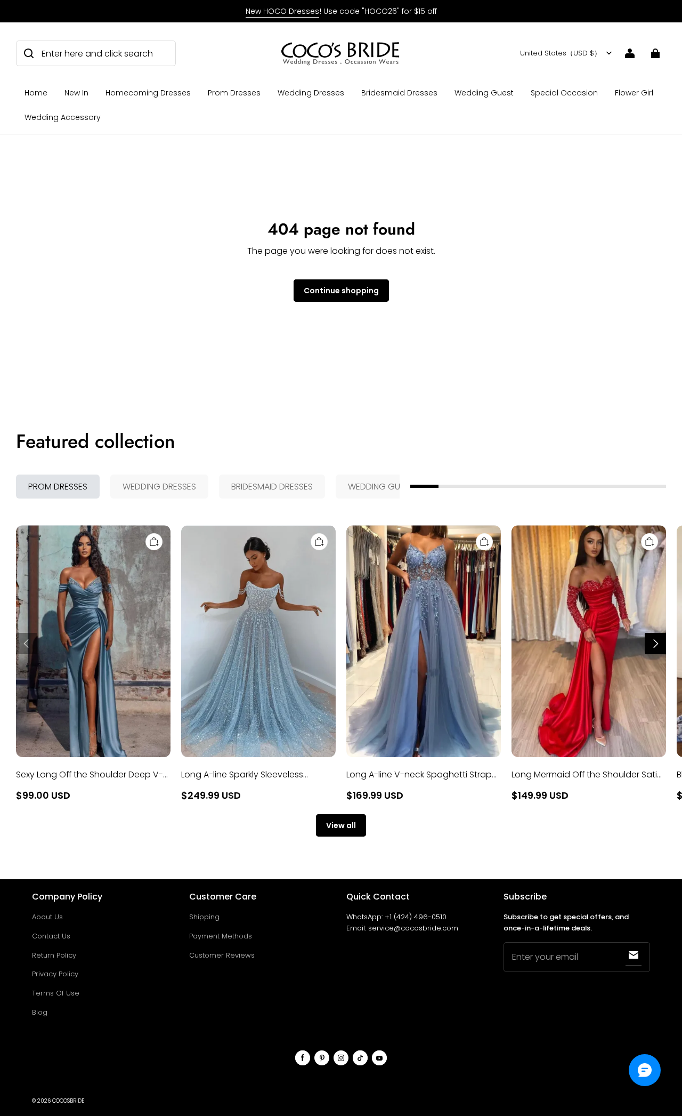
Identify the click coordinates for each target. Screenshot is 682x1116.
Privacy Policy (55, 974)
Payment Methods (220, 936)
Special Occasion (564, 92)
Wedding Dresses (311, 92)
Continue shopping (341, 290)
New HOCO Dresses (282, 11)
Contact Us (51, 936)
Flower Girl (634, 92)
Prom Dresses (234, 92)
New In (76, 92)
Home (36, 92)
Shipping (204, 917)
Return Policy (54, 955)
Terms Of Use (55, 993)
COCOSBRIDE (68, 1101)
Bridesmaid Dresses (399, 92)
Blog (39, 1012)
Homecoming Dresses (148, 92)
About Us (47, 917)
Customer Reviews (222, 955)
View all (341, 825)
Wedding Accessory (63, 117)
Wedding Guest (484, 92)
